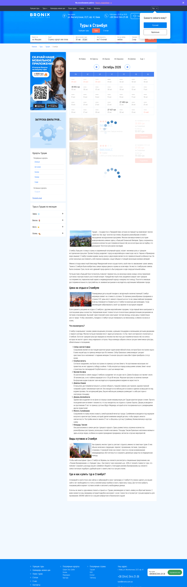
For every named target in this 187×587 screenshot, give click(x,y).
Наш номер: (152, 571)
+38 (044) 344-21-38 (119, 17)
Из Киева (82, 59)
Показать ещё (37, 198)
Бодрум (37, 191)
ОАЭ (91, 572)
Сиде (36, 182)
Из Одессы (94, 59)
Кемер (37, 177)
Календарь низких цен (57, 8)
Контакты (97, 8)
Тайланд (93, 577)
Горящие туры (34, 8)
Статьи (82, 8)
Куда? (50, 37)
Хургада (65, 577)
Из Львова (106, 59)
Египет (92, 575)
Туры (44, 8)
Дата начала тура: (81, 37)
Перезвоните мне (175, 572)
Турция (47, 47)
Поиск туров (72, 8)
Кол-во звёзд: (121, 37)
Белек (37, 172)
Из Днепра (132, 59)
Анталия (38, 167)
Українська (155, 32)
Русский (155, 25)
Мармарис (66, 575)
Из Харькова (118, 59)
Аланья (37, 162)
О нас (89, 8)
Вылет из (35, 37)
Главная (34, 47)
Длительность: (101, 37)
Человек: (134, 37)
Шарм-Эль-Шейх (69, 569)
